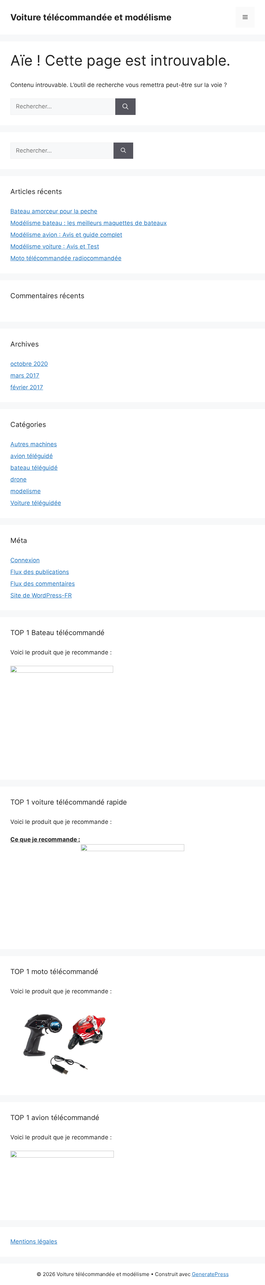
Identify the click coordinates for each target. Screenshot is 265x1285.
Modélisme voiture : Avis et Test (54, 246)
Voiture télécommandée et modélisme (90, 17)
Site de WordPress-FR (41, 595)
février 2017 (26, 387)
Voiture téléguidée (35, 502)
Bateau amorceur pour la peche (53, 211)
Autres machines (33, 444)
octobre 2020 (29, 363)
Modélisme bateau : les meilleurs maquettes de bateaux (88, 223)
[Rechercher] (125, 106)
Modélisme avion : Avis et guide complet (66, 234)
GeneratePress (210, 1274)
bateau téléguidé (34, 467)
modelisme (25, 491)
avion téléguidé (31, 455)
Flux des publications (39, 571)
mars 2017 (24, 375)
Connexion (25, 560)
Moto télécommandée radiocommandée (65, 258)
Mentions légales (33, 1241)
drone (18, 479)
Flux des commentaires (42, 583)
